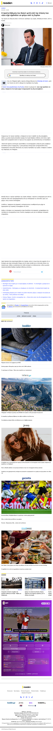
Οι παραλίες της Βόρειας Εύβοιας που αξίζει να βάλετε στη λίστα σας (17, 416)
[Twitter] (39, 3)
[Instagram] (37, 3)
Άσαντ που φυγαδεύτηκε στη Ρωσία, (13, 87)
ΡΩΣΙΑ (34, 316)
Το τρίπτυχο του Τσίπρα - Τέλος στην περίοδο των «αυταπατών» (16, 370)
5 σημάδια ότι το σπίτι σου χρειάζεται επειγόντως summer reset (16, 569)
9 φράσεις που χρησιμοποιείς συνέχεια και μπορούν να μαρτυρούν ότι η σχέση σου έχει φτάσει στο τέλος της (26, 472)
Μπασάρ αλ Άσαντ (42, 81)
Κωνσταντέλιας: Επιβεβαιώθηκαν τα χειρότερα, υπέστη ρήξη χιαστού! (17, 515)
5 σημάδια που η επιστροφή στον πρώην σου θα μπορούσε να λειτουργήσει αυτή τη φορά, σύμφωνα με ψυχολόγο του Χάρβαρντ (26, 463)
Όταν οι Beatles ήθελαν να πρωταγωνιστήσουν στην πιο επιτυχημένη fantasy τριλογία (21, 467)
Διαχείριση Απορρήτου (26, 692)
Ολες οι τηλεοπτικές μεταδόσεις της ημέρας (11, 519)
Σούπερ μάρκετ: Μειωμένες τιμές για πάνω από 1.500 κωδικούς (16, 366)
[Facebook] (34, 3)
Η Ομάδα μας (43, 690)
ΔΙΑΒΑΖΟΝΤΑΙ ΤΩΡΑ (7, 281)
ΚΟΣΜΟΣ (3, 8)
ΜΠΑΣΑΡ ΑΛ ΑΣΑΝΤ (26, 316)
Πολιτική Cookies (35, 690)
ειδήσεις (10, 306)
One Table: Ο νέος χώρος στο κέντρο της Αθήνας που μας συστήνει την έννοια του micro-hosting (24, 565)
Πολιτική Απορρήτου (25, 690)
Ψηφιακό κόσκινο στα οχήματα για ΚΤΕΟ (11, 362)
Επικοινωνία (9, 690)
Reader (17, 305)
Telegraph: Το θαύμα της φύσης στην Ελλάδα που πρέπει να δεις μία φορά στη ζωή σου (22, 412)
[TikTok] (42, 3)
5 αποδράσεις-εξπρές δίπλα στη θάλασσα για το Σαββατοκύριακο (16, 420)
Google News (24, 305)
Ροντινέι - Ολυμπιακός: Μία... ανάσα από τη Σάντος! (13, 522)
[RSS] (31, 3)
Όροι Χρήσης (17, 690)
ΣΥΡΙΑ (19, 316)
